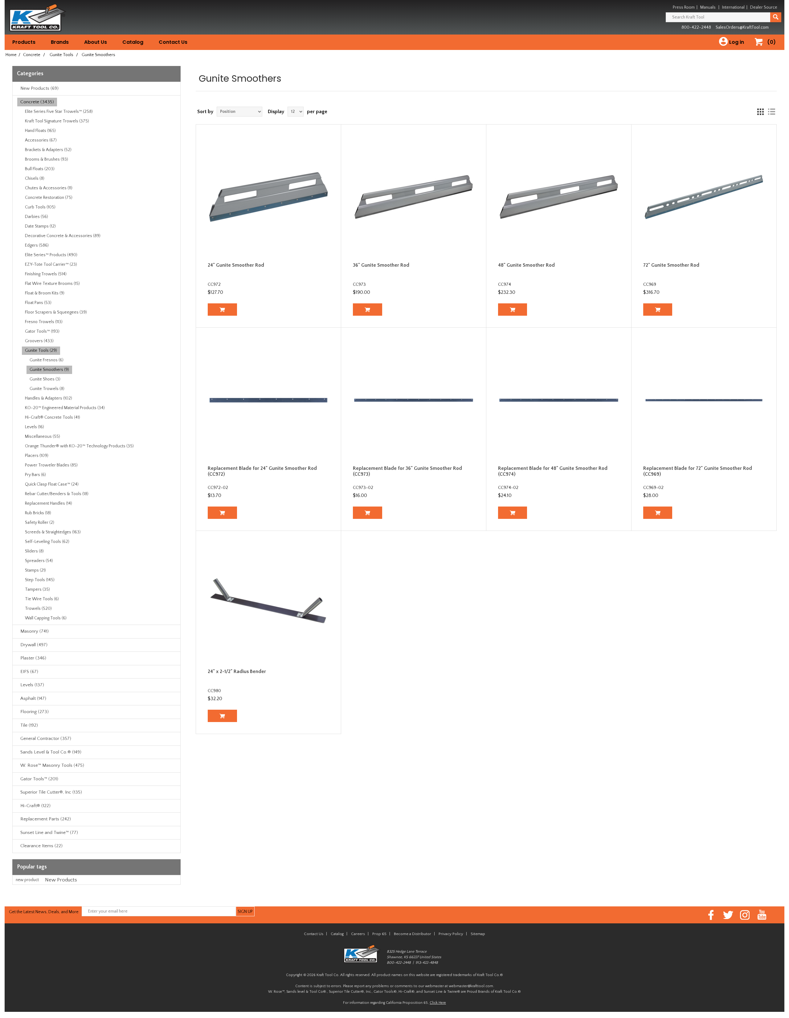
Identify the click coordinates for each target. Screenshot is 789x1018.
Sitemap (478, 934)
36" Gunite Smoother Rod (381, 265)
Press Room (684, 7)
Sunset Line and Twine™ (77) (49, 832)
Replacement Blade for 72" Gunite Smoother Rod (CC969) (697, 471)
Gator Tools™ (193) (42, 331)
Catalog (132, 42)
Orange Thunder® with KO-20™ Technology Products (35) (79, 446)
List (771, 112)
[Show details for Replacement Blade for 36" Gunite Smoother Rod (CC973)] (414, 400)
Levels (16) (34, 427)
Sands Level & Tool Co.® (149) (50, 752)
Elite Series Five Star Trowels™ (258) (59, 111)
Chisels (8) (34, 178)
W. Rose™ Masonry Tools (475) (52, 765)
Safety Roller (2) (39, 522)
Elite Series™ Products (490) (51, 254)
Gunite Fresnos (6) (46, 360)
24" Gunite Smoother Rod (236, 265)
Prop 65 (379, 934)
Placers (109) (36, 455)
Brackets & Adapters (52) (48, 149)
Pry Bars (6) (35, 474)
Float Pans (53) (38, 302)
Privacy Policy (451, 934)
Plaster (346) (33, 658)
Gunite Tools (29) (41, 350)
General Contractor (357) (45, 738)
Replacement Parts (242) (45, 819)
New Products (61, 880)
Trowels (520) (38, 608)
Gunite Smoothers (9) (49, 369)
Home (11, 54)
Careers (358, 934)
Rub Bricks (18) (38, 513)
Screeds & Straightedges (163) (53, 532)
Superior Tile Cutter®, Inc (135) (51, 792)
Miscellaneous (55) (42, 436)
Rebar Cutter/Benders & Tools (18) (56, 493)
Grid (760, 112)
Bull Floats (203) (40, 168)
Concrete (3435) (37, 102)
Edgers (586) (37, 245)
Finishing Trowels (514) (46, 274)
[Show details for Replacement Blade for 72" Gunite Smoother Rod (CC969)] (704, 400)
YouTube (762, 915)
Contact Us (173, 42)
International (733, 7)
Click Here (438, 1003)
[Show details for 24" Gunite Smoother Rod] (268, 197)
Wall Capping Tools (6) (46, 618)
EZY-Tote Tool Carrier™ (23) (51, 264)
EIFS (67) (29, 671)
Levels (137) (32, 685)
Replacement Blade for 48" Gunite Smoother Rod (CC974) (552, 471)
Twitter (728, 915)
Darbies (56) (36, 216)
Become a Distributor (412, 934)
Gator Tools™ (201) (39, 779)
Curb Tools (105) (40, 207)
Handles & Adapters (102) (48, 398)
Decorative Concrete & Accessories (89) (62, 235)
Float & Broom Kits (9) (44, 293)
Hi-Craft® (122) (35, 805)
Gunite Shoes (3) (45, 379)
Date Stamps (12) (40, 226)
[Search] (775, 17)
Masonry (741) (34, 631)
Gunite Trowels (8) (47, 388)
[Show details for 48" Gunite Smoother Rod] (559, 197)
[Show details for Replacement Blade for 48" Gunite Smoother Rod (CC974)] (559, 400)
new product (27, 879)
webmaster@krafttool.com (471, 986)
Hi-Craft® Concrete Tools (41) (52, 417)
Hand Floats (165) (40, 130)
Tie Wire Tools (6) (42, 599)
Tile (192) (29, 725)
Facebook (711, 915)
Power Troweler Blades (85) (51, 465)
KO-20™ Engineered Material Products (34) (65, 407)
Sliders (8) (34, 551)
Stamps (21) (35, 570)
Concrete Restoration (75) (48, 197)
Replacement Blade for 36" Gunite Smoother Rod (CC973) (407, 471)
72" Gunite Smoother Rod (671, 265)
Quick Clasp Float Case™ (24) (52, 484)
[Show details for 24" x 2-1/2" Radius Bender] (268, 603)
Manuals (708, 7)
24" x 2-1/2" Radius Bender (237, 671)
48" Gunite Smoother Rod (526, 265)
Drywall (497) (33, 644)
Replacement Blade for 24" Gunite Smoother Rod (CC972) (262, 471)
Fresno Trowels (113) (44, 321)
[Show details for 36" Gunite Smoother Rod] (414, 197)
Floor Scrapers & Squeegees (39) (56, 312)
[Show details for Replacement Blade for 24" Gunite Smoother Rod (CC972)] (268, 400)
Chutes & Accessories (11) (48, 188)
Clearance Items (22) (41, 845)
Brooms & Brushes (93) (46, 159)
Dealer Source (763, 7)
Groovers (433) (39, 341)
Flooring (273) (34, 711)
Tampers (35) (37, 589)
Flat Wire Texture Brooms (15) (52, 283)
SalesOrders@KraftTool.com (742, 27)
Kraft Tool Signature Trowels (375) (57, 121)
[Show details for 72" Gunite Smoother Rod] (704, 197)
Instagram (745, 915)
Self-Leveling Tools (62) (47, 541)
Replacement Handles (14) (48, 503)
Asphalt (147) (33, 698)
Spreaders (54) (39, 560)
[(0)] (761, 48)
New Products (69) (39, 88)
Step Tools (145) (40, 579)
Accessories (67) (41, 140)
